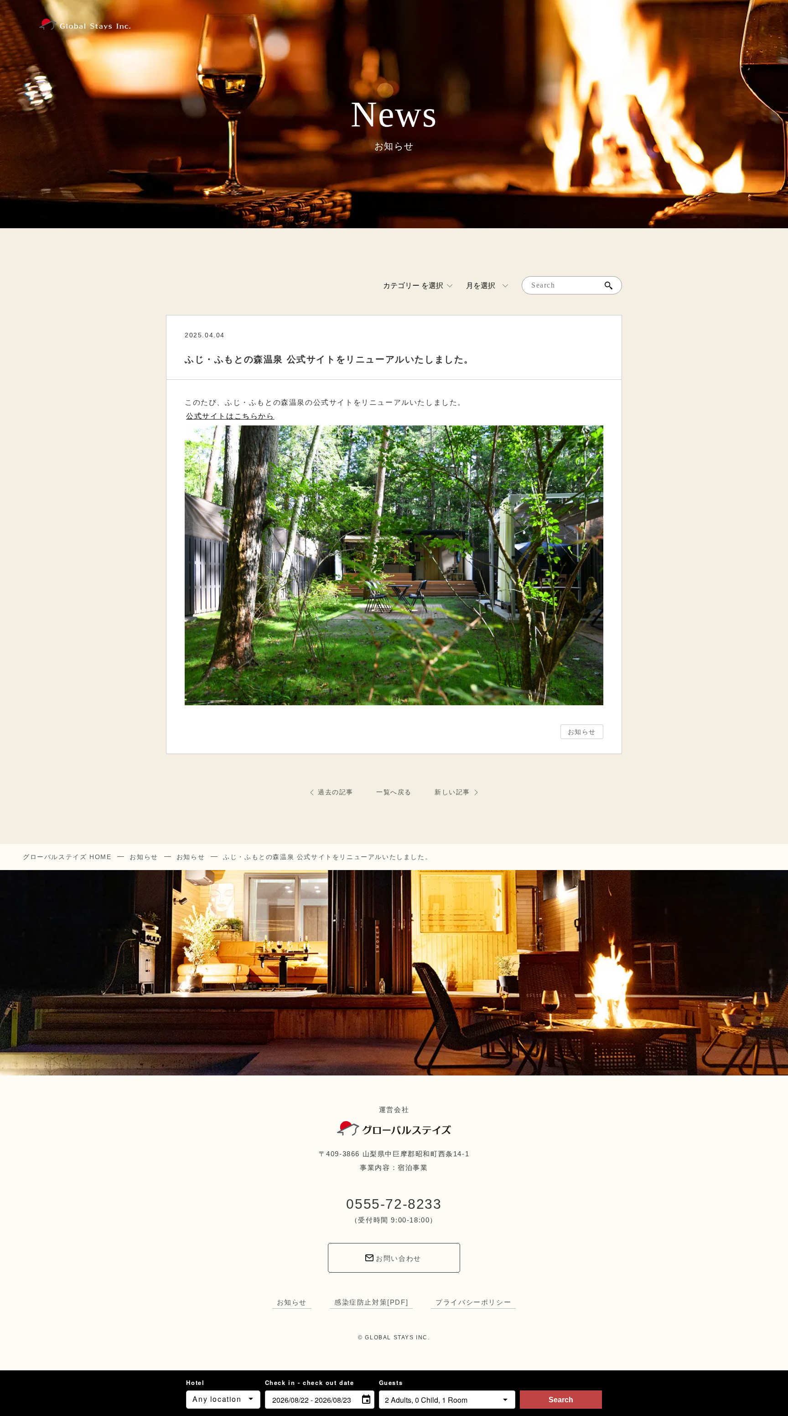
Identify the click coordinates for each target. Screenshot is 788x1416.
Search (561, 1400)
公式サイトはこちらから (230, 416)
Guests (391, 1382)
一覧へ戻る (394, 792)
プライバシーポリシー (473, 1302)
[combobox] (223, 1399)
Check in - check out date (309, 1382)
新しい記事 (452, 792)
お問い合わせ (398, 1258)
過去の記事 (335, 792)
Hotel (195, 1382)
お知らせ (582, 731)
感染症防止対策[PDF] (371, 1302)
